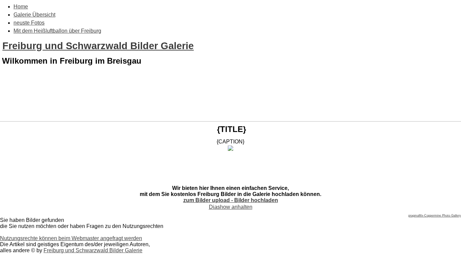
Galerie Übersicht (34, 15)
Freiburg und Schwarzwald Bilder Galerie (98, 45)
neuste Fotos (29, 23)
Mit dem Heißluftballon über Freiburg (57, 31)
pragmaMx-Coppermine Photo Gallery (434, 215)
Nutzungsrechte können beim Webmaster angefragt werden (71, 238)
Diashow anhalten (230, 207)
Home (20, 6)
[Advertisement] (230, 104)
